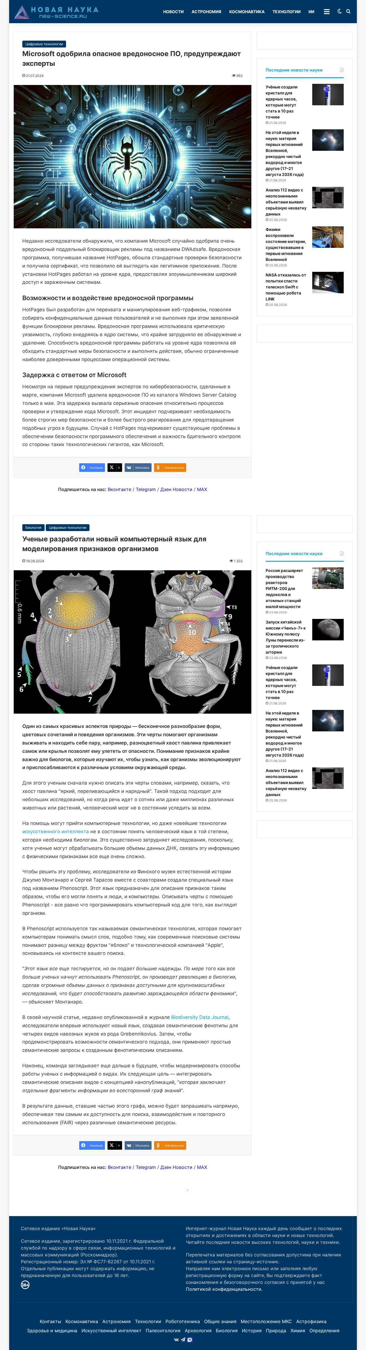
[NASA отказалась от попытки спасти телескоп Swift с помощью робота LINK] (328, 282)
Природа (276, 1330)
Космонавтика (246, 11)
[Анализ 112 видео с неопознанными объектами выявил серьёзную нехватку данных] (328, 197)
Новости (173, 11)
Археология (198, 1330)
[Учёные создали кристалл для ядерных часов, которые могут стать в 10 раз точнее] (328, 94)
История (252, 1330)
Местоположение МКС (266, 1321)
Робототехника (183, 1321)
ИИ (311, 11)
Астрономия (206, 11)
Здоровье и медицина (52, 1330)
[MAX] (189, 1339)
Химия (298, 1330)
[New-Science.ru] (56, 12)
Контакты (50, 1321)
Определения (324, 1330)
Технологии (286, 11)
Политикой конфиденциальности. (224, 1289)
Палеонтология (163, 1330)
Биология (227, 1330)
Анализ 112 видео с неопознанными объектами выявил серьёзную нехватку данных (286, 201)
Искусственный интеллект (111, 1330)
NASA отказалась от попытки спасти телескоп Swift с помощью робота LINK (286, 286)
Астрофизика (311, 1321)
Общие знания (220, 1321)
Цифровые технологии (44, 44)
